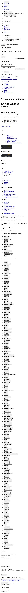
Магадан (6, 395)
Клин (5, 366)
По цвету (9, 67)
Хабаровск (6, 527)
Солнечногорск (7, 489)
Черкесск (6, 535)
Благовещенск (7, 293)
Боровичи (6, 296)
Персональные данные (13, 140)
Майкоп (6, 398)
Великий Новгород (8, 304)
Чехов (5, 536)
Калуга (6, 353)
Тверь (5, 506)
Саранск (6, 475)
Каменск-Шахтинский (9, 356)
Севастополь (7, 478)
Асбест (6, 275)
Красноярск (7, 382)
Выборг (6, 324)
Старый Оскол (7, 494)
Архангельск (7, 273)
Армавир (6, 272)
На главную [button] (7, 126)
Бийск (5, 289)
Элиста (6, 541)
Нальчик (6, 410)
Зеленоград (7, 340)
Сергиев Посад (7, 481)
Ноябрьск (6, 434)
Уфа (5, 255)
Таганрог (6, 502)
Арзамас (6, 270)
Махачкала (7, 400)
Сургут (6, 497)
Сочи (5, 491)
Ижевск (6, 345)
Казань (6, 241)
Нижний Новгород (8, 244)
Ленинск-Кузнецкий (8, 390)
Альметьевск (7, 263)
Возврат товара (11, 141)
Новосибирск (7, 246)
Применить (3, 591)
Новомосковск (7, 423)
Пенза (5, 447)
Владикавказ (7, 307)
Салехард (6, 470)
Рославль (6, 462)
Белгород (6, 285)
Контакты (6, 9)
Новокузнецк (7, 421)
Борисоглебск (7, 294)
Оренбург (6, 442)
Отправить (3, 574)
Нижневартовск (8, 415)
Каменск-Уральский (9, 354)
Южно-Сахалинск (8, 545)
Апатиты (6, 268)
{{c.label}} (6, 61)
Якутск (6, 546)
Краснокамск (7, 380)
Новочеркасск (7, 429)
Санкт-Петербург (8, 254)
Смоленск (6, 488)
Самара (6, 252)
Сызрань (6, 499)
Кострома (6, 376)
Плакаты (6, 91)
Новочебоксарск (8, 428)
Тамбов (6, 504)
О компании (7, 180)
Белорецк (6, 286)
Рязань (6, 467)
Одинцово (6, 437)
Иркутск (6, 346)
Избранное (10, 136)
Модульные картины (9, 85)
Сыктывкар (6, 501)
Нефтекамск (7, 413)
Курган (6, 385)
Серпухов (6, 484)
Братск (6, 298)
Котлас (6, 377)
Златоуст (6, 341)
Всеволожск (7, 322)
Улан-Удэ (6, 515)
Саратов (6, 476)
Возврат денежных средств (14, 142)
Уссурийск (6, 520)
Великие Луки (7, 302)
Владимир (6, 309)
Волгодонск (7, 312)
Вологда (6, 314)
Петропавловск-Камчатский (10, 454)
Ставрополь (7, 493)
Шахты (6, 540)
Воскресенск (7, 319)
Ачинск (6, 278)
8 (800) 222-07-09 (5, 77)
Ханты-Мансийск (8, 528)
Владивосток (7, 306)
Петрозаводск (7, 452)
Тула (5, 512)
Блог (5, 7)
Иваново (6, 343)
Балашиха (6, 281)
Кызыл (5, 389)
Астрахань (6, 276)
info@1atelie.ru (7, 172)
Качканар (6, 359)
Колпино (6, 372)
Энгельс (6, 543)
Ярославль (7, 548)
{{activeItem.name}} (8, 13)
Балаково (6, 280)
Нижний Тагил (7, 419)
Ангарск (6, 267)
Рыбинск (6, 465)
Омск (5, 247)
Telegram (12, 79)
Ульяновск (6, 517)
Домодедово (7, 335)
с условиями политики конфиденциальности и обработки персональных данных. (12, 579)
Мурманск (6, 405)
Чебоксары (6, 530)
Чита (5, 538)
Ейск (5, 337)
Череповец (6, 533)
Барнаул (6, 283)
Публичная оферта (12, 138)
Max (16, 79)
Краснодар (6, 379)
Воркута (6, 315)
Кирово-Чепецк (7, 364)
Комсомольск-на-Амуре (9, 374)
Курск (5, 387)
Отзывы (6, 5)
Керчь (5, 363)
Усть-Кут (6, 522)
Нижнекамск (7, 416)
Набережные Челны (9, 408)
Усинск (6, 519)
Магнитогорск (7, 397)
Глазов (6, 327)
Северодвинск (7, 480)
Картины (6, 84)
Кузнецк (6, 384)
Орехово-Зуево (8, 444)
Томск (5, 510)
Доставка (6, 3)
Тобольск (6, 507)
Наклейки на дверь (9, 92)
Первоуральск (7, 449)
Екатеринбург (7, 239)
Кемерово (6, 361)
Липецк (6, 393)
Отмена (3, 57)
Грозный (6, 330)
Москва (6, 242)
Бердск (6, 288)
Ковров (6, 369)
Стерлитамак (7, 496)
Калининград (7, 351)
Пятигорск (6, 460)
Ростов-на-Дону (8, 251)
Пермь (5, 249)
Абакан (6, 262)
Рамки (5, 90)
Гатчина (6, 325)
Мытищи (6, 406)
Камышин (6, 358)
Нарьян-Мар (7, 411)
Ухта (5, 525)
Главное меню (7, 11)
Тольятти (6, 509)
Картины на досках (9, 87)
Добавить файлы (5, 566)
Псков (5, 457)
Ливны (5, 392)
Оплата (6, 192)
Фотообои (6, 81)
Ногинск (6, 432)
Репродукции (7, 88)
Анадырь (6, 265)
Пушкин (6, 458)
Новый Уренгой (7, 431)
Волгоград (6, 236)
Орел (5, 441)
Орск (5, 445)
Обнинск (6, 436)
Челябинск (6, 532)
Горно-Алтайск (7, 328)
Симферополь (7, 486)
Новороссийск (7, 424)
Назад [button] (2, 126)
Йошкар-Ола (7, 348)
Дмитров (6, 333)
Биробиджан (7, 291)
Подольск (6, 455)
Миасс (5, 402)
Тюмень (6, 514)
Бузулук (6, 301)
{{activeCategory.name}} (9, 15)
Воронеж (6, 238)
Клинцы (6, 367)
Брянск (6, 299)
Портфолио (7, 6)
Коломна (6, 371)
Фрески (6, 83)
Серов (5, 483)
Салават (6, 468)
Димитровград (7, 332)
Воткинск (6, 320)
